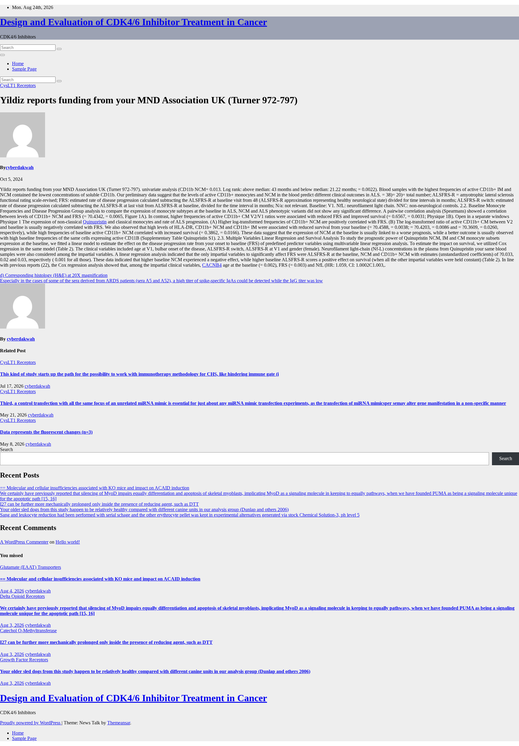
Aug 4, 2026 (12, 590)
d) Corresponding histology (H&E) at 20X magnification (54, 275)
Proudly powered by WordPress (31, 722)
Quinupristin (95, 221)
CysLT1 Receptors (18, 85)
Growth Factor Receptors (24, 659)
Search (6, 449)
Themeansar (118, 722)
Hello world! (68, 541)
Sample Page (24, 68)
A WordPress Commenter (24, 541)
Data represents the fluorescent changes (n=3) (46, 432)
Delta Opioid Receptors (22, 596)
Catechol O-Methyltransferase (28, 630)
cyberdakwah (20, 167)
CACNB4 (212, 265)
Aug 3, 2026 (12, 625)
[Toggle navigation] (2, 55)
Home (18, 63)
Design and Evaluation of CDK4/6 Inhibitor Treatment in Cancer (133, 22)
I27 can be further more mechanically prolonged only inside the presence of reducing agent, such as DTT (99, 504)
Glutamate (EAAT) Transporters (30, 567)
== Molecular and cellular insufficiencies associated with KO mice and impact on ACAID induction (94, 487)
